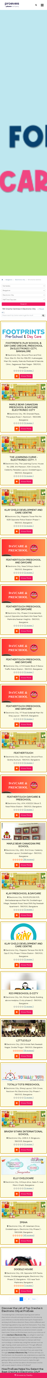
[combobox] (23, 286)
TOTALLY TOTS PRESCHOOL (23, 1084)
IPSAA (23, 1222)
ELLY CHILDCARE (23, 1178)
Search (23, 304)
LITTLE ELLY (23, 1040)
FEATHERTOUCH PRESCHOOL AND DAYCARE (23, 561)
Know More (26, 376)
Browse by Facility (24, 1375)
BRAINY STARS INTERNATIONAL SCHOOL (23, 1133)
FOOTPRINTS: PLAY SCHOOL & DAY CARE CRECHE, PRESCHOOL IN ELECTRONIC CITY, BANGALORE (23, 347)
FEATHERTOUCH (23, 753)
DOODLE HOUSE (23, 1269)
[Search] (43, 315)
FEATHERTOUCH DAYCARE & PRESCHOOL (23, 798)
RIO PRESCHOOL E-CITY (23, 993)
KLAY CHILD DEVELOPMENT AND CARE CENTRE (23, 511)
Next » (34, 1299)
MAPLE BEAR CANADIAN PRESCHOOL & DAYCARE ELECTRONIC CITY (23, 407)
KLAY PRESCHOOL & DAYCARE (23, 893)
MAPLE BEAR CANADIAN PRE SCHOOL (23, 845)
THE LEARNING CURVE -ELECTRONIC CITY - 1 (24, 458)
